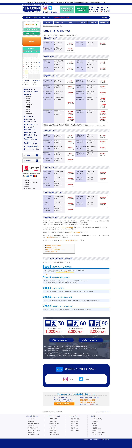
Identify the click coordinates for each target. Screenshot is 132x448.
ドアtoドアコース (30, 116)
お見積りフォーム (96, 430)
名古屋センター (58, 153)
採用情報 (31, 41)
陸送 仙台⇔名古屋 (75, 430)
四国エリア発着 (53, 430)
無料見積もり (104, 22)
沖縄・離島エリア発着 (54, 434)
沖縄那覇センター (92, 97)
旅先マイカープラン (30, 129)
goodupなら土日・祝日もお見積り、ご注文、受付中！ (70, 17)
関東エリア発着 (53, 421)
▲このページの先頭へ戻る (103, 411)
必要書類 (27, 186)
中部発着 (28, 106)
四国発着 (28, 109)
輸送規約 (55, 12)
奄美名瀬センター (59, 97)
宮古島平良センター (59, 111)
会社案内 (47, 12)
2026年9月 (35, 80)
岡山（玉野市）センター (92, 61)
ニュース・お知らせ (97, 418)
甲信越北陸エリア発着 (54, 423)
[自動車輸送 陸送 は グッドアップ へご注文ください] (82, 12)
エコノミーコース (30, 89)
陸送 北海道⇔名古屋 (75, 419)
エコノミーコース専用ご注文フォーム (55, 249)
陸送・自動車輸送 (94, 439)
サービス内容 (59, 22)
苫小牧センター (58, 42)
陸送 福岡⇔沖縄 (74, 428)
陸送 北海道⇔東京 (75, 418)
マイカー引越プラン (30, 127)
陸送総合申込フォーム (97, 434)
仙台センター (58, 146)
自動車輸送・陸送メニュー (32, 416)
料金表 (70, 22)
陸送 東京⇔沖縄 (74, 425)
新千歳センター (58, 48)
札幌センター (90, 42)
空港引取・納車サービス (31, 124)
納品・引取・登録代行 (31, 132)
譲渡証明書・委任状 (30, 188)
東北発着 (28, 98)
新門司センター (91, 80)
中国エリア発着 (53, 428)
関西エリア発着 (53, 427)
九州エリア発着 (53, 432)
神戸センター (58, 183)
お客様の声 (93, 22)
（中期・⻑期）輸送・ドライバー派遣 (31, 138)
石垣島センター (91, 111)
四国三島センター (59, 67)
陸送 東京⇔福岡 (74, 423)
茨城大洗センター (48, 42)
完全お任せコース (30, 119)
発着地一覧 (28, 94)
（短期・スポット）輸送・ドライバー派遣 (31, 142)
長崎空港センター (59, 91)
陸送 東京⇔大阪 (74, 421)
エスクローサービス (30, 121)
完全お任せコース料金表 (34, 423)
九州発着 (28, 111)
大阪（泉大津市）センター (59, 61)
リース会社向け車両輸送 (31, 146)
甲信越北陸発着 (29, 104)
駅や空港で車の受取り (31, 135)
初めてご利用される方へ (98, 419)
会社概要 (93, 416)
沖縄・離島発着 (29, 113)
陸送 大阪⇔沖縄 (74, 427)
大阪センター (90, 153)
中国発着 (28, 108)
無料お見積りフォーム (52, 237)
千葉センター (47, 61)
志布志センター (91, 91)
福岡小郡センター (92, 86)
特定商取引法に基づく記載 (31, 182)
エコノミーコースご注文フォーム (68, 240)
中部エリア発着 (53, 425)
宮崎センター (90, 67)
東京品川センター (48, 135)
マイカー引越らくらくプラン (34, 430)
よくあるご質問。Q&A (51, 251)
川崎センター (47, 171)
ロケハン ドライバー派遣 (32, 149)
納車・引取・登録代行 (32, 428)
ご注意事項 (82, 22)
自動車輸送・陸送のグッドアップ (31, 9)
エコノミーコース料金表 (67, 227)
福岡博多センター (59, 86)
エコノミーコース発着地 (54, 416)
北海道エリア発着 (53, 418)
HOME (48, 22)
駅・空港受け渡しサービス (33, 434)
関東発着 (28, 100)
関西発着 (28, 102)
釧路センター (90, 135)
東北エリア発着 (53, 419)
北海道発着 (28, 96)
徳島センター (58, 80)
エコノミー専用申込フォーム (99, 432)
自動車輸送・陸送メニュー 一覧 (53, 245)
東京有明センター (48, 80)
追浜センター (47, 196)
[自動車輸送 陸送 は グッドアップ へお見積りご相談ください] (67, 12)
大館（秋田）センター (92, 147)
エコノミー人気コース (75, 416)
